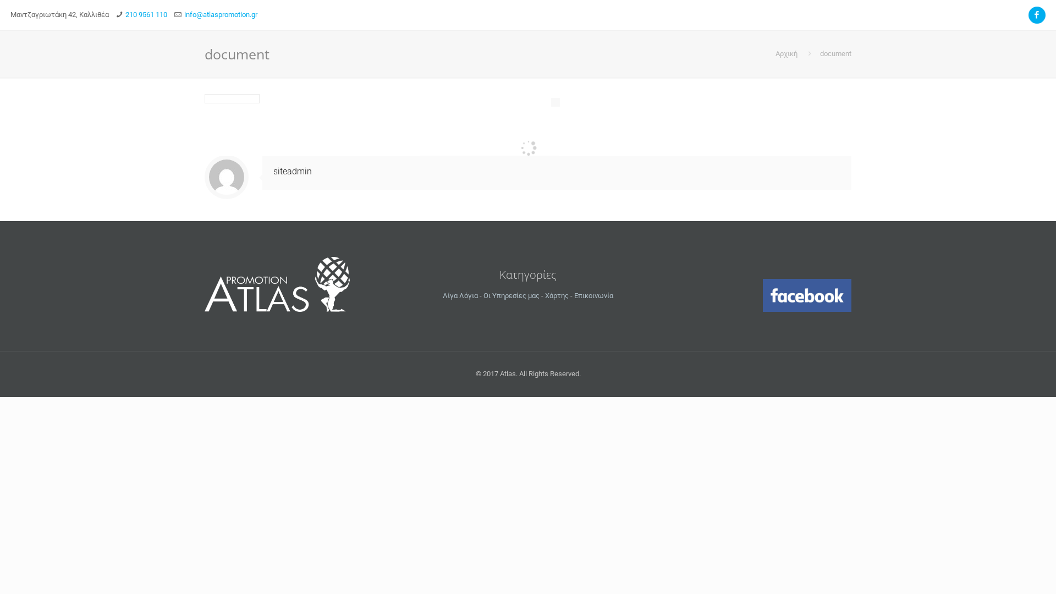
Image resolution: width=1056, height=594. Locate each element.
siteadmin (292, 171)
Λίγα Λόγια (460, 296)
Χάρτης (557, 296)
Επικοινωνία (593, 296)
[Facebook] (1037, 15)
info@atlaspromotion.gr (220, 14)
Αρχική (787, 54)
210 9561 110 (146, 14)
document (835, 54)
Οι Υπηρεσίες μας (511, 296)
